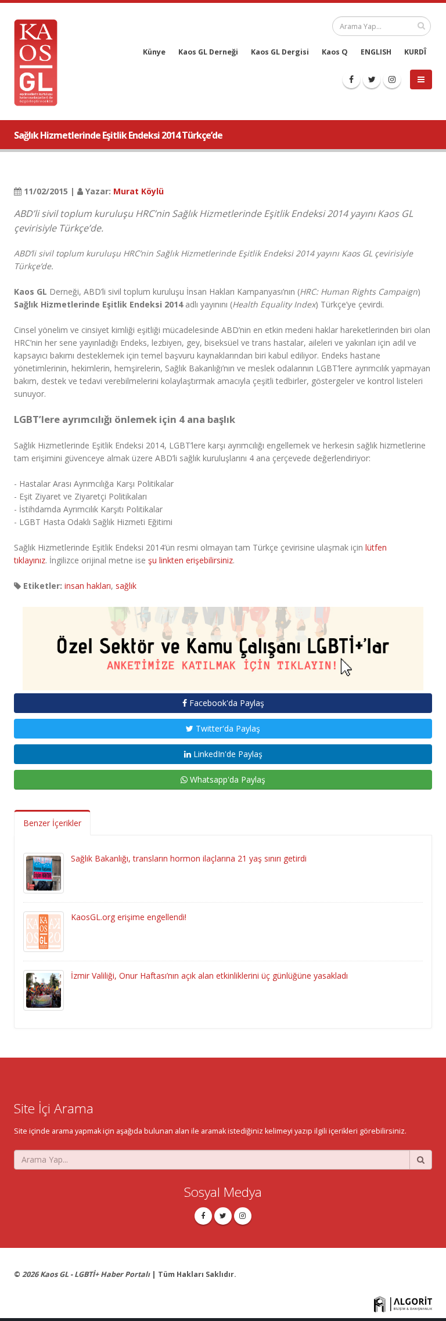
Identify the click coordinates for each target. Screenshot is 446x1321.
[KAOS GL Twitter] (371, 79)
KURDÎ (415, 52)
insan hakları (87, 585)
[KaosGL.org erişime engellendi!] (43, 930)
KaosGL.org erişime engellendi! (128, 916)
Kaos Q (335, 52)
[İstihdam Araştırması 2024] (223, 643)
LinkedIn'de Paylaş (226, 753)
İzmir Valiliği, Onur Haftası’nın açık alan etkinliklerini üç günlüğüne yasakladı (209, 975)
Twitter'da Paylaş (226, 728)
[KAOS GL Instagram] (392, 79)
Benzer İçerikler (52, 822)
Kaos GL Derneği (208, 52)
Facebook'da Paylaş (225, 702)
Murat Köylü (138, 191)
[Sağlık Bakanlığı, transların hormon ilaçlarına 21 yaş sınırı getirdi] (43, 872)
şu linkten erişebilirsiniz (190, 560)
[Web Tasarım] (403, 1303)
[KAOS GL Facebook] (351, 79)
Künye (154, 52)
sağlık (126, 585)
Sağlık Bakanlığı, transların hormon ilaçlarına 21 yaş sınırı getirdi (189, 858)
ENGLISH (376, 52)
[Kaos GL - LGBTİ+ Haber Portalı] (40, 61)
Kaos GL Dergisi (280, 52)
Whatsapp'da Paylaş (226, 779)
